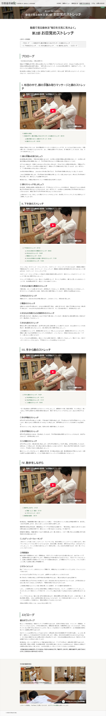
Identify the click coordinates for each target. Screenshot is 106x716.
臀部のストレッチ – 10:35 (33, 256)
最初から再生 (28, 133)
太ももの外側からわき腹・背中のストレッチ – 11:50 (41, 258)
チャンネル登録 (54, 705)
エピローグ (74, 46)
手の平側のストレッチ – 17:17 (35, 400)
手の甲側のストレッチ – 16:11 (35, 397)
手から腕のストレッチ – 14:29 (32, 395)
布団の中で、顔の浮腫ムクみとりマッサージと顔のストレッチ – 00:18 (44, 136)
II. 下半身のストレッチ (29, 46)
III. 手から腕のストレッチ (46, 46)
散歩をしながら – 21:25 (31, 508)
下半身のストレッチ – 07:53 (32, 248)
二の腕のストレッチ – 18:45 (34, 402)
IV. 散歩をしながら (62, 46)
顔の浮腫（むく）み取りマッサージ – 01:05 (38, 139)
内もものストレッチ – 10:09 (34, 253)
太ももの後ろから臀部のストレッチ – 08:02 (38, 251)
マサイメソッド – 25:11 (33, 513)
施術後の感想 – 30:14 (30, 516)
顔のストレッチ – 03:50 (33, 141)
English (102, 7)
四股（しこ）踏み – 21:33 (33, 510)
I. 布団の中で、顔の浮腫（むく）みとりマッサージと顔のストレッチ (51, 43)
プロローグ (26, 43)
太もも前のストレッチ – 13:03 (35, 261)
